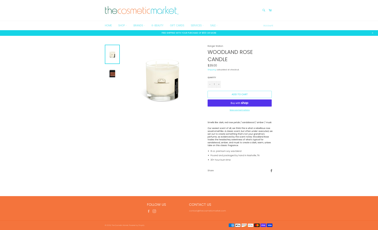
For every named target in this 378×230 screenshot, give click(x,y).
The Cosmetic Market (120, 225)
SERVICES (196, 25)
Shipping (212, 69)
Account (268, 25)
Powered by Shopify (136, 225)
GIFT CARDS (177, 25)
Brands (138, 25)
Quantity (212, 77)
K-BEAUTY (157, 25)
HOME (108, 25)
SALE (213, 25)
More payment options (240, 110)
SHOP (122, 25)
